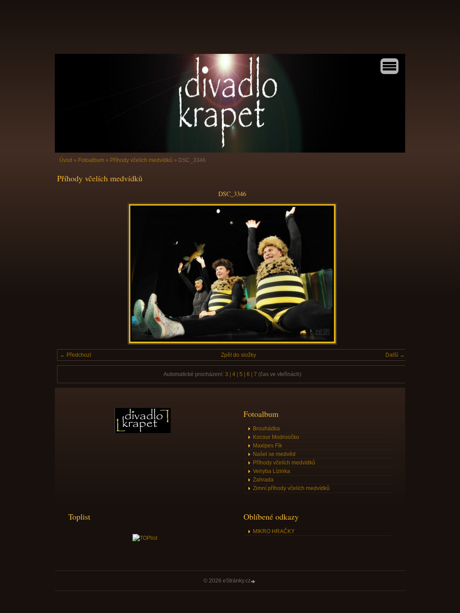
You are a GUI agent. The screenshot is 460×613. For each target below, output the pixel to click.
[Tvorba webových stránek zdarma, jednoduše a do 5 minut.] (254, 581)
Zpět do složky (238, 355)
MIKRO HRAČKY (274, 531)
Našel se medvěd (274, 454)
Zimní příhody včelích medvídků (291, 488)
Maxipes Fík (267, 445)
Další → (395, 355)
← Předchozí (75, 355)
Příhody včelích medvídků (141, 160)
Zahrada (263, 480)
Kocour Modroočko (276, 437)
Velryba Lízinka (271, 471)
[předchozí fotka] (72, 274)
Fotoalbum (91, 160)
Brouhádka (266, 428)
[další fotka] (393, 274)
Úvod (65, 160)
